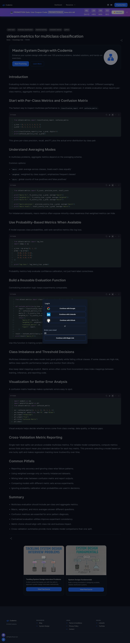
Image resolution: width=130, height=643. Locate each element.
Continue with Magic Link (65, 338)
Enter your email (50, 330)
